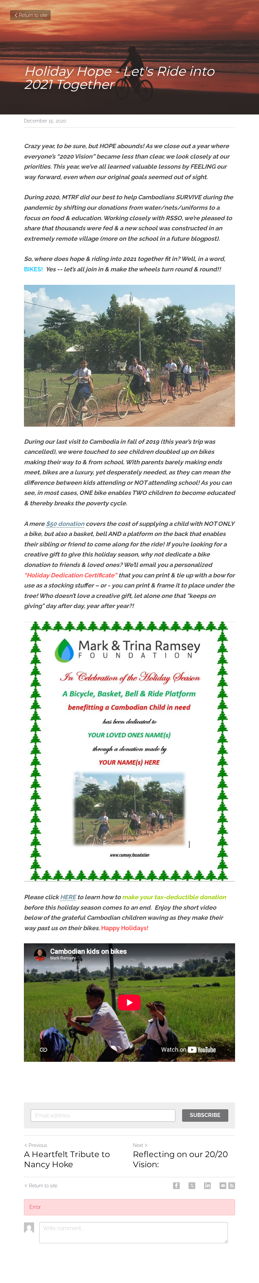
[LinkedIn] (207, 1185)
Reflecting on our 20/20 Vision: (180, 1159)
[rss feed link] (231, 1185)
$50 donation (65, 523)
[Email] (223, 1185)
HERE (68, 897)
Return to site (33, 15)
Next (138, 1145)
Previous (38, 1145)
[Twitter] (192, 1185)
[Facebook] (176, 1185)
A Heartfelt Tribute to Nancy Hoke (67, 1159)
